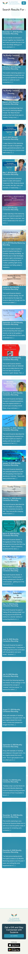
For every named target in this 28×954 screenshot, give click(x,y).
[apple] (14, 944)
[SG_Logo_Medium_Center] (14, 913)
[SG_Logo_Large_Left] (11, 1)
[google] (14, 948)
